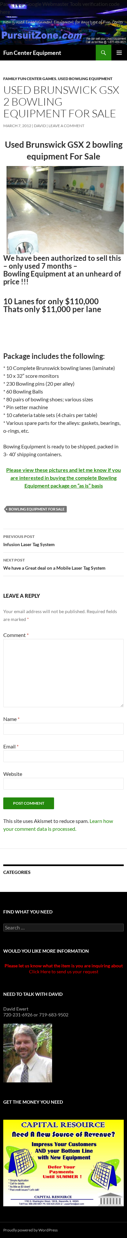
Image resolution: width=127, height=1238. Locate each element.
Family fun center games (29, 78)
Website (12, 774)
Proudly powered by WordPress (30, 1230)
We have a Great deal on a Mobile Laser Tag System (54, 564)
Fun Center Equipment (32, 52)
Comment (16, 635)
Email (11, 746)
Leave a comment (66, 125)
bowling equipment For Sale (36, 509)
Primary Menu (119, 52)
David (40, 125)
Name (11, 719)
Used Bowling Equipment (85, 78)
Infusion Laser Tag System (29, 540)
